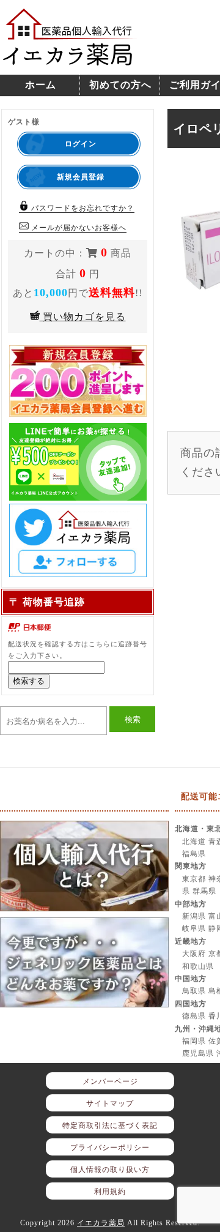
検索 (133, 719)
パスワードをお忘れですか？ (81, 208)
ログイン (81, 144)
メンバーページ (110, 1081)
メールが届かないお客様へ (78, 227)
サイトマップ (110, 1103)
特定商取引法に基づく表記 (110, 1125)
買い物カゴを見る (83, 317)
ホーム (40, 85)
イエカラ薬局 (101, 1223)
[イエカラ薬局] (70, 59)
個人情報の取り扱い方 (110, 1169)
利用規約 (110, 1191)
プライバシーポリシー (110, 1147)
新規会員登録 (81, 177)
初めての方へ (120, 85)
